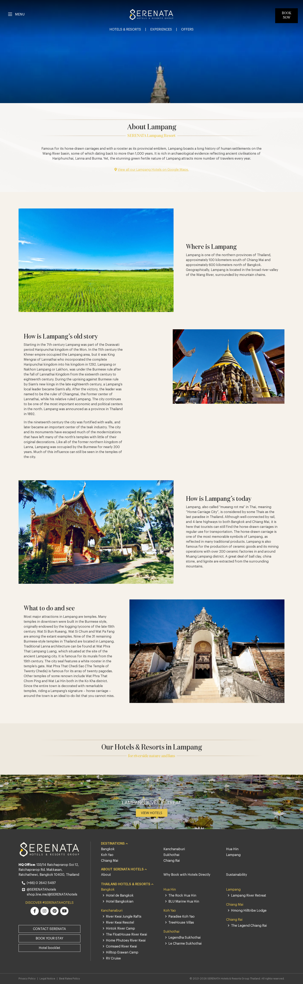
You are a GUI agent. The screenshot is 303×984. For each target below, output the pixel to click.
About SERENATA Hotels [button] (122, 869)
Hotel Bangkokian (119, 901)
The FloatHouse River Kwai (126, 934)
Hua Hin (232, 849)
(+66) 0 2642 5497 (41, 883)
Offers (187, 29)
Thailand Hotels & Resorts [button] (125, 884)
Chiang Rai (171, 860)
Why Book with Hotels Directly (186, 874)
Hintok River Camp (120, 928)
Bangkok (108, 849)
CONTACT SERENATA (49, 929)
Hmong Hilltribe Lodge (249, 910)
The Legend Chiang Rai (249, 925)
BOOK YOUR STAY (49, 938)
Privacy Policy (27, 978)
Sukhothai (171, 855)
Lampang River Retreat (248, 895)
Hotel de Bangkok (120, 895)
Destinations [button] (113, 843)
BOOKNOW (286, 15)
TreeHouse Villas (181, 922)
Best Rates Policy (69, 978)
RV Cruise (113, 958)
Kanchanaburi (174, 849)
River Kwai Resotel (120, 922)
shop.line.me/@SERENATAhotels (52, 894)
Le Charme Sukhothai (185, 943)
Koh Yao (107, 855)
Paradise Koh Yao (181, 916)
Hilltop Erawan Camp (122, 952)
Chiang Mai (109, 860)
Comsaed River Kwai (121, 946)
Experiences (161, 29)
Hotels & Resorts (125, 29)
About (106, 874)
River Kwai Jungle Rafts (123, 916)
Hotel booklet (49, 948)
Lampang (233, 855)
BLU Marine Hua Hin (183, 901)
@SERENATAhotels (41, 889)
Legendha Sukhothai (184, 937)
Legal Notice (47, 978)
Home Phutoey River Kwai (126, 940)
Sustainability (236, 874)
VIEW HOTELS (151, 813)
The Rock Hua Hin (182, 895)
